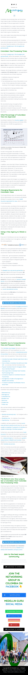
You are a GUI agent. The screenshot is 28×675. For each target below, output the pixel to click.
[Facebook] (12, 4)
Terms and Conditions (13, 672)
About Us (22, 672)
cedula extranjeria (8, 438)
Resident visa (5, 398)
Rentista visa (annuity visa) (9, 414)
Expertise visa (5, 420)
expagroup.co (10, 54)
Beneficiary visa (6, 418)
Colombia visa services (9, 444)
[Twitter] (14, 4)
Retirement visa (6, 392)
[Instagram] (16, 4)
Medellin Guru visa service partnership (13, 270)
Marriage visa (5, 394)
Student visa (5, 402)
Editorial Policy (17, 670)
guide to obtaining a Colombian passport (12, 429)
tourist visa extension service (10, 289)
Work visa (4, 400)
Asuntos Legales (19, 120)
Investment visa (6, 396)
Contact (10, 670)
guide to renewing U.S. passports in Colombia (13, 427)
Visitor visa (5, 404)
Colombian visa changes (9, 348)
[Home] (14, 11)
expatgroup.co (10, 46)
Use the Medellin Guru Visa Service (15, 303)
